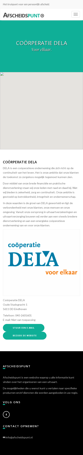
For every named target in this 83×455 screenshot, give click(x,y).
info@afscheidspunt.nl (19, 437)
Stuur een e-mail (24, 327)
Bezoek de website (25, 335)
